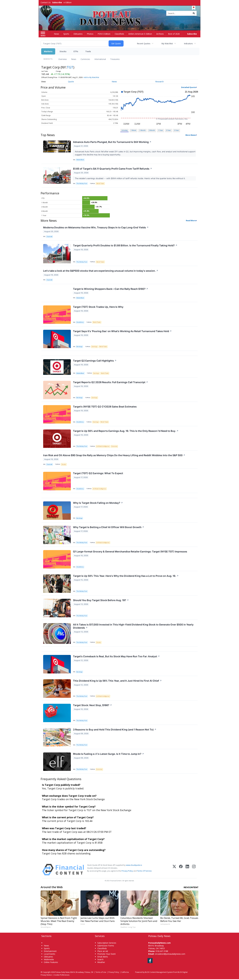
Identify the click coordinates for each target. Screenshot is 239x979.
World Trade (100, 183)
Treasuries (115, 59)
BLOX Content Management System (159, 972)
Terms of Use (100, 972)
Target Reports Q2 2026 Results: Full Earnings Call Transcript (110, 382)
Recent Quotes (143, 43)
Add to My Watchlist (91, 77)
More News (190, 135)
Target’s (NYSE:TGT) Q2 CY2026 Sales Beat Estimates (105, 406)
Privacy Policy (127, 871)
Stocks (63, 51)
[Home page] (119, 13)
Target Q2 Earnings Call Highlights (94, 360)
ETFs (76, 51)
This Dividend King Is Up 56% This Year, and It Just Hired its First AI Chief (117, 680)
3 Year (168, 130)
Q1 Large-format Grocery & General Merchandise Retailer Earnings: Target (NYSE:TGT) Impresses (130, 551)
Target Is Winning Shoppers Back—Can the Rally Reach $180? (110, 288)
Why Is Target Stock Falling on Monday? (98, 502)
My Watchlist (167, 43)
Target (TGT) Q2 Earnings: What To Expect (98, 473)
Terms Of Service (144, 871)
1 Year (160, 130)
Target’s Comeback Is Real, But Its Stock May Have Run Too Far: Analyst (116, 656)
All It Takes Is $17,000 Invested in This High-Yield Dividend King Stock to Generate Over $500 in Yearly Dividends (133, 626)
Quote (71, 81)
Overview (62, 59)
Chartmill (49, 236)
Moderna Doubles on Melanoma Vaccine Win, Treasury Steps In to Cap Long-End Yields (96, 227)
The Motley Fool (81, 183)
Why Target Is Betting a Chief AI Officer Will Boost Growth (108, 527)
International (100, 59)
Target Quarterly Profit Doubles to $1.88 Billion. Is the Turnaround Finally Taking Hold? (125, 245)
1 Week (133, 130)
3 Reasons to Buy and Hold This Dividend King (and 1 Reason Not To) (114, 729)
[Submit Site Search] (194, 13)
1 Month (142, 130)
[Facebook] (181, 870)
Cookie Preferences (61, 975)
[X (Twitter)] (174, 870)
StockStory (80, 322)
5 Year (176, 130)
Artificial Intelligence (102, 446)
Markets (48, 51)
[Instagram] (194, 870)
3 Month (152, 130)
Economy (114, 446)
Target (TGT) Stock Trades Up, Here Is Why (98, 306)
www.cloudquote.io (134, 865)
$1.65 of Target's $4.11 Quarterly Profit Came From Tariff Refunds (112, 168)
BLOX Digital (182, 972)
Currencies (85, 59)
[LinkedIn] (187, 870)
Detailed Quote (188, 87)
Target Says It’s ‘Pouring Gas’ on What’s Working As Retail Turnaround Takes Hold (122, 331)
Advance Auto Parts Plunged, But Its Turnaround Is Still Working (112, 142)
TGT (70, 67)
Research (159, 81)
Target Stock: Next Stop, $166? (92, 705)
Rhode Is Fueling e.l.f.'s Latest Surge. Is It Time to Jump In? (108, 753)
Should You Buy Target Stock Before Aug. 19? (101, 600)
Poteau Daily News (62, 972)
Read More (191, 220)
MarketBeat (80, 159)
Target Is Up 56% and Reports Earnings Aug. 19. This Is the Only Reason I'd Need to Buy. (125, 430)
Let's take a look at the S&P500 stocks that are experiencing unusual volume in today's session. (100, 270)
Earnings (94, 346)
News (73, 59)
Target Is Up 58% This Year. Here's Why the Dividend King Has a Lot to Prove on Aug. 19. (126, 575)
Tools (88, 51)
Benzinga (79, 346)
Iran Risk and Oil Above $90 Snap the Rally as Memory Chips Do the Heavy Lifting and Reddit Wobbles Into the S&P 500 (114, 455)
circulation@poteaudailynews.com (170, 954)
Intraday (125, 130)
